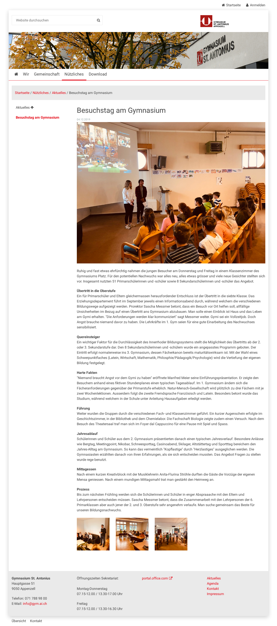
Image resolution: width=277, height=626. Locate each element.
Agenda (213, 583)
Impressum (215, 594)
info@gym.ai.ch (35, 604)
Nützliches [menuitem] (74, 74)
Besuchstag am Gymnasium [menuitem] (37, 117)
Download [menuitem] (98, 74)
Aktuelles (59, 93)
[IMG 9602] (132, 534)
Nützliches (41, 93)
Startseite (233, 5)
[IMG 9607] (171, 534)
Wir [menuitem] (26, 74)
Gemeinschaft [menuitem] (47, 74)
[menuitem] (41, 108)
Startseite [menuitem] (19, 74)
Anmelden (257, 5)
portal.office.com (155, 578)
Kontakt (213, 589)
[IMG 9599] (93, 534)
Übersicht (19, 621)
